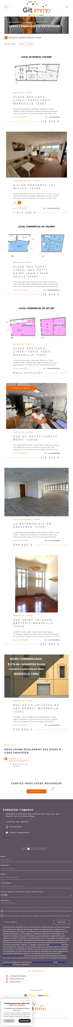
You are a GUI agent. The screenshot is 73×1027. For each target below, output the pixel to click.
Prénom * (5, 865)
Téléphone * (6, 883)
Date (30, 44)
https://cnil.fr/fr (55, 945)
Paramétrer (9, 1021)
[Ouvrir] (6, 7)
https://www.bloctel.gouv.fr (13, 956)
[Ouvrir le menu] (67, 7)
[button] (23, 849)
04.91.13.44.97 (15, 827)
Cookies (65, 1019)
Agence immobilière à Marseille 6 (21, 22)
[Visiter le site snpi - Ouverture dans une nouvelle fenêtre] (25, 995)
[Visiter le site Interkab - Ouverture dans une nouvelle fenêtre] (43, 995)
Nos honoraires (63, 1017)
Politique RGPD (57, 1019)
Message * (5, 900)
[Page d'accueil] (36, 7)
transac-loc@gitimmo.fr (19, 832)
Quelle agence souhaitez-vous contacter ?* (22, 891)
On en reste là (25, 1001)
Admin (43, 1019)
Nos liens (49, 1019)
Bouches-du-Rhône (21, 765)
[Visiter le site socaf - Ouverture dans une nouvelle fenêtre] (32, 995)
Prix (22, 44)
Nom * (4, 856)
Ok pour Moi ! (24, 1021)
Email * (4, 874)
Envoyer (62, 922)
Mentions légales (53, 1017)
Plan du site (44, 1017)
